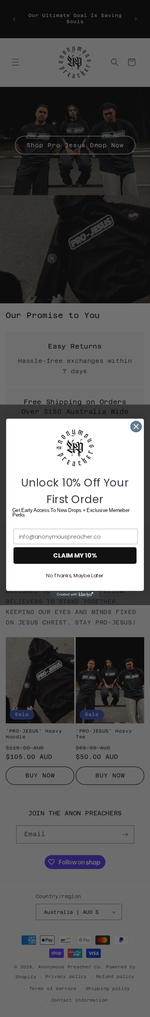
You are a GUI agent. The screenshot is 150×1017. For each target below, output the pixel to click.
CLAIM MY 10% (75, 555)
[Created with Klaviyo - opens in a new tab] (74, 594)
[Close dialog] (136, 426)
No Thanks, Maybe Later (75, 575)
